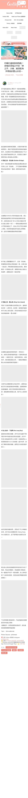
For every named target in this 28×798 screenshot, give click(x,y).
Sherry (11, 82)
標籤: (3, 647)
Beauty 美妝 (9, 13)
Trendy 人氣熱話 (11, 23)
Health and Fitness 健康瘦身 (18, 16)
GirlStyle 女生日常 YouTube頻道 (15, 640)
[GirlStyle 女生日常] (14, 4)
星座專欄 (19, 23)
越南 (14, 650)
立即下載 (22, 644)
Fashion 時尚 (6, 16)
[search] (25, 5)
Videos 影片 (5, 27)
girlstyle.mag (4, 639)
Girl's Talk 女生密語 (18, 20)
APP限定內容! (18, 13)
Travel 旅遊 (19, 75)
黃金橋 (21, 650)
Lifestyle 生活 (8, 20)
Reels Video (14, 27)
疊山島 (4, 653)
